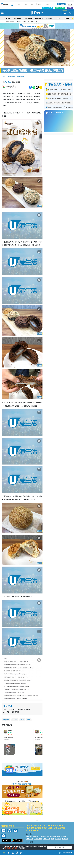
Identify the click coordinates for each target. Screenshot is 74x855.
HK (12, 4)
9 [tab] (36, 26)
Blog (39, 4)
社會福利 (36, 830)
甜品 (29, 720)
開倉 (39, 825)
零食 (22, 720)
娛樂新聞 (26, 22)
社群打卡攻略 (60, 8)
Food (25, 4)
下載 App (62, 4)
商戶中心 (70, 8)
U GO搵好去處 (48, 8)
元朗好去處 (30, 828)
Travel (18, 4)
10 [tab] (38, 26)
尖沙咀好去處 (47, 825)
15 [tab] (36, 28)
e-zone (47, 4)
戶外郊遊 (29, 830)
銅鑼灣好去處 (58, 825)
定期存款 (34, 22)
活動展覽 (29, 825)
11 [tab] (40, 26)
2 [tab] (35, 24)
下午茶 (15, 720)
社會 (55, 828)
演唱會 (8, 18)
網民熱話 (29, 836)
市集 (35, 825)
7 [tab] (33, 26)
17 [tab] (40, 28)
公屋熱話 (18, 22)
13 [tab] (33, 28)
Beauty (33, 4)
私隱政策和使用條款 (11, 848)
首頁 (4, 76)
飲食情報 (11, 76)
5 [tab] (40, 24)
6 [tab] (42, 24)
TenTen (8, 82)
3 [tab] (36, 24)
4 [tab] (38, 24)
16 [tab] (38, 28)
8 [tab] (35, 26)
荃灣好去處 (39, 828)
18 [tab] (42, 28)
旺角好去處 (48, 828)
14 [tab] (35, 28)
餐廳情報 (20, 76)
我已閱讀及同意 (59, 847)
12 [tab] (42, 26)
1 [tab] (33, 24)
